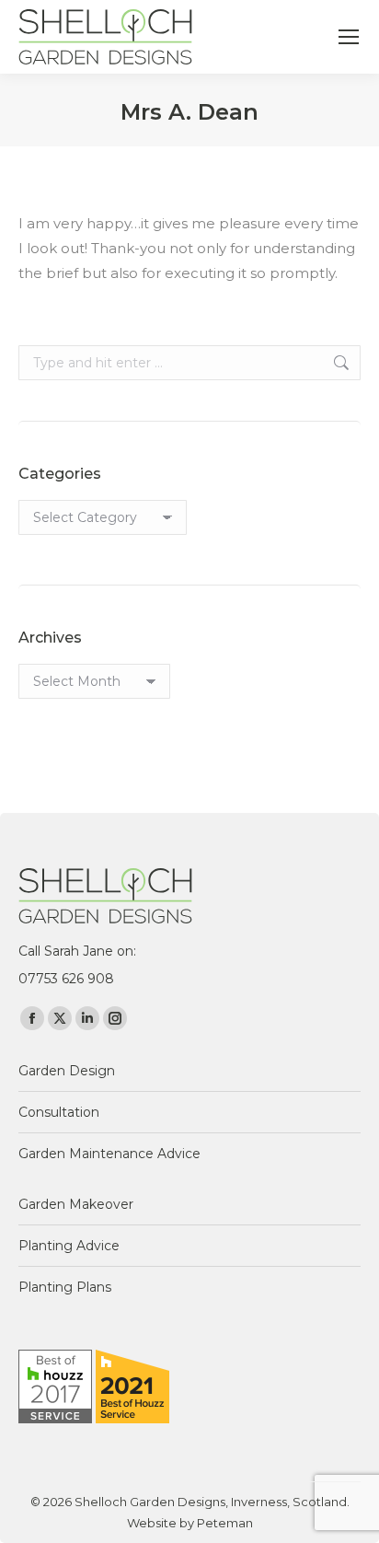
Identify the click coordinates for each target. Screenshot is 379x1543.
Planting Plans (64, 1287)
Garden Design (66, 1070)
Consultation (58, 1112)
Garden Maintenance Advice (109, 1153)
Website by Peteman (190, 1522)
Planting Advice (69, 1245)
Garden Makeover (75, 1204)
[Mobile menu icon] (349, 37)
